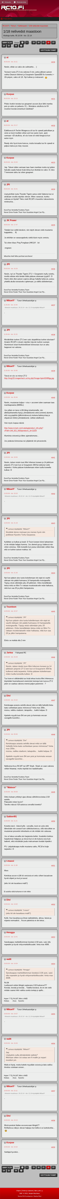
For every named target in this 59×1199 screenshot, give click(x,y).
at (7, 57)
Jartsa (9, 652)
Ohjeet (18, 1190)
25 (9, 46)
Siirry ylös (7, 1167)
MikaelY (10, 300)
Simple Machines (34, 1193)
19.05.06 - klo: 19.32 (11, 1147)
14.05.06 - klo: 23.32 (11, 700)
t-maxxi (10, 861)
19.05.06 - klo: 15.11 (10, 1090)
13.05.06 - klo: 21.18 (11, 523)
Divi (8, 695)
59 (16, 46)
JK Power (11, 220)
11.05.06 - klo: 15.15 (10, 334)
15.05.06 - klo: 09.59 (11, 792)
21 (43, 43)
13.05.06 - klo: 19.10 (11, 493)
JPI (8, 184)
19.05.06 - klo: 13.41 (11, 937)
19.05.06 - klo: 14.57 (11, 1014)
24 (4, 46)
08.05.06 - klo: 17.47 (11, 225)
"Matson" (11, 787)
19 (34, 43)
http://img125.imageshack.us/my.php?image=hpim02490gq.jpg (29, 378)
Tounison (11, 607)
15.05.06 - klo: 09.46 (11, 734)
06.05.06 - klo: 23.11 (10, 62)
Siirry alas (7, 42)
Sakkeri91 (11, 816)
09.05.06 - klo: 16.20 (11, 268)
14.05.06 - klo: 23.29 (11, 657)
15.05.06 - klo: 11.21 (10, 821)
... (30, 43)
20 (39, 43)
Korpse (10, 94)
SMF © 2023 (23, 1193)
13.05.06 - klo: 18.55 (11, 457)
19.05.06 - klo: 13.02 (11, 904)
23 (53, 43)
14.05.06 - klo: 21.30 (11, 573)
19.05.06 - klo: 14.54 (11, 963)
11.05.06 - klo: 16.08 (10, 370)
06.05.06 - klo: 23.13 (11, 98)
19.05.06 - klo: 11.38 (10, 865)
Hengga (10, 932)
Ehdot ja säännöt (27, 1190)
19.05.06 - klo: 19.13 (11, 1120)
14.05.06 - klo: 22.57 (11, 611)
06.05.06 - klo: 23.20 (11, 162)
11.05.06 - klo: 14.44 (10, 305)
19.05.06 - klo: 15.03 (11, 1043)
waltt (8, 959)
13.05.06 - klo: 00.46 (11, 397)
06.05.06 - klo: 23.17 (11, 125)
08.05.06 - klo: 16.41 (11, 189)
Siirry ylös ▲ (38, 1190)
